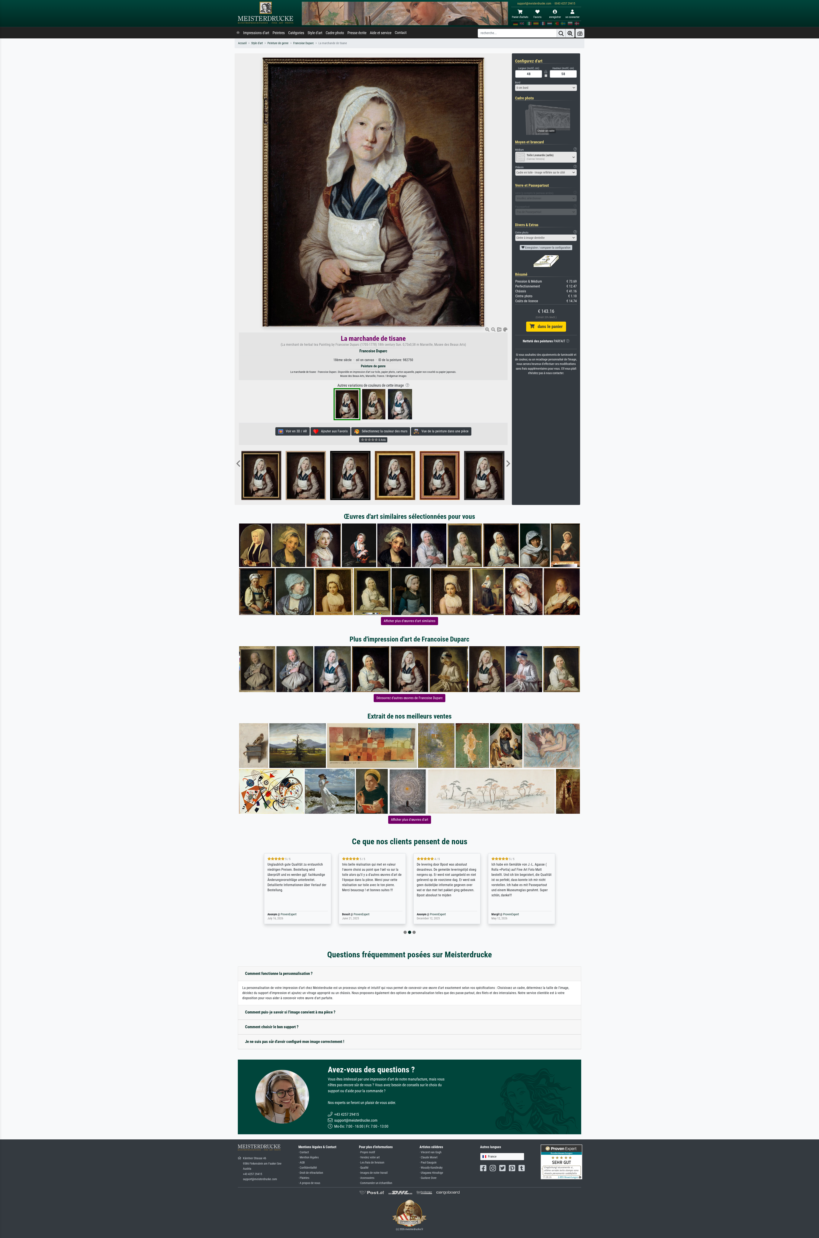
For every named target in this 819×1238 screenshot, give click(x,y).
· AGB (301, 1162)
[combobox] (546, 88)
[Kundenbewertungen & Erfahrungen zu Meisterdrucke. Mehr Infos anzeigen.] (561, 1162)
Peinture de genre (278, 43)
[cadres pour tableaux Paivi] (490, 475)
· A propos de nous (309, 1183)
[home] (238, 33)
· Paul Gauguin (428, 1162)
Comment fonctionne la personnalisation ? (279, 973)
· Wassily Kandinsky (431, 1167)
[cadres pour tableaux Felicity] (312, 475)
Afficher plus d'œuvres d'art (409, 820)
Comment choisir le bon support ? (272, 1026)
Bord (517, 82)
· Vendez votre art (369, 1157)
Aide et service (380, 33)
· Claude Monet (428, 1157)
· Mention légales (308, 1157)
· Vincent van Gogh (430, 1152)
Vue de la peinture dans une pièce (444, 431)
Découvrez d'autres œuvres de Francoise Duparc (409, 698)
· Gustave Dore (428, 1178)
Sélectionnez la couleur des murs (383, 431)
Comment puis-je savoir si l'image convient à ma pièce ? (290, 1012)
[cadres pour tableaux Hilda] (356, 475)
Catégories (296, 33)
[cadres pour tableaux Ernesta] (401, 475)
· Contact (303, 1152)
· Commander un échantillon (375, 1183)
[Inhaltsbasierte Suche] (570, 33)
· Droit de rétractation (310, 1173)
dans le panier (548, 326)
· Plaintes (303, 1178)
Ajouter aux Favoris (333, 431)
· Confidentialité (307, 1167)
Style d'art (315, 33)
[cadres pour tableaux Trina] (267, 475)
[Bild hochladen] (579, 33)
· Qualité (364, 1167)
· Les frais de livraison (371, 1162)
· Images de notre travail (373, 1173)
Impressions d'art (256, 33)
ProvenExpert (290, 914)
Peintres (279, 33)
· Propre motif (367, 1152)
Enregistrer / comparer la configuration (547, 247)
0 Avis (382, 440)
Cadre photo (335, 33)
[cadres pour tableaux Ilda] (445, 475)
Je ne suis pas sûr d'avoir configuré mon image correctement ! (294, 1041)
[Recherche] (561, 33)
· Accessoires (366, 1178)
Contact (401, 33)
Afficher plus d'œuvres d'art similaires (409, 621)
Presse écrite (356, 33)
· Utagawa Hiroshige (431, 1173)
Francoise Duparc (303, 43)
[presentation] (238, 464)
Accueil (242, 43)
